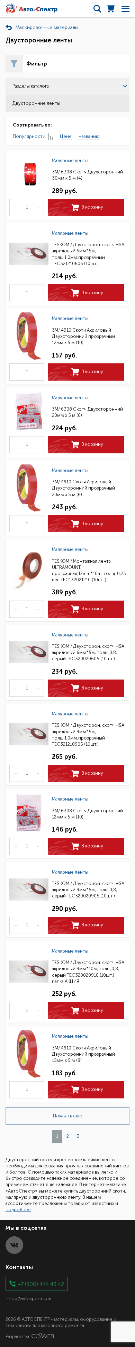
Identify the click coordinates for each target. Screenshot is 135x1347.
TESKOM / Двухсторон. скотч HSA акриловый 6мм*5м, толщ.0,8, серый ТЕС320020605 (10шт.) (88, 652)
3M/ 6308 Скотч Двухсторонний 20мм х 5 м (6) (87, 412)
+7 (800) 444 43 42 (41, 1284)
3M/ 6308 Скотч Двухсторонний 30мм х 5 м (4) (87, 175)
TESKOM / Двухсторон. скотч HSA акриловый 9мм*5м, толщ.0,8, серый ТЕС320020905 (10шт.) (88, 889)
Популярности (29, 136)
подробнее (18, 1209)
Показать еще (67, 1115)
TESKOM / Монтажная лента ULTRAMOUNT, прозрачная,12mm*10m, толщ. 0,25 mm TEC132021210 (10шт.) (89, 571)
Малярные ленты (70, 160)
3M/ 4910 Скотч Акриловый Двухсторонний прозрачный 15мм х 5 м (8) (83, 1054)
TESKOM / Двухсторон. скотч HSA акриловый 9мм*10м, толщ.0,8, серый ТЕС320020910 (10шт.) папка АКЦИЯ (88, 972)
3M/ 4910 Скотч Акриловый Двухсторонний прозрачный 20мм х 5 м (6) (83, 488)
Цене (66, 136)
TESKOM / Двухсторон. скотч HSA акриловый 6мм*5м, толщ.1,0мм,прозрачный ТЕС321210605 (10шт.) (88, 254)
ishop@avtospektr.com (29, 1298)
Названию (89, 136)
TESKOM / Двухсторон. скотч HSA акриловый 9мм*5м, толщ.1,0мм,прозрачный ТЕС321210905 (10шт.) (88, 735)
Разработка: (19, 1336)
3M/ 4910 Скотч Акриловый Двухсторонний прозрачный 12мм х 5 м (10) (83, 336)
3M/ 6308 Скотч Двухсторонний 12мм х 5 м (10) (87, 814)
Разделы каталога (30, 86)
